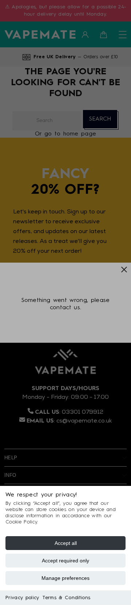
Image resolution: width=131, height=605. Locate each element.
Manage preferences (65, 578)
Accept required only (65, 560)
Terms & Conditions (66, 597)
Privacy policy (22, 597)
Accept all (66, 543)
